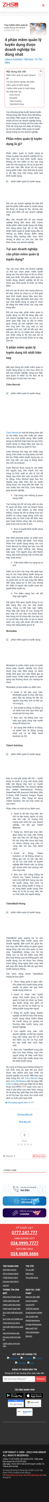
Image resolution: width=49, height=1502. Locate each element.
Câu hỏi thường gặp (11, 1333)
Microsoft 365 (31, 1328)
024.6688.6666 (25, 1253)
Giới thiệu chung (9, 1270)
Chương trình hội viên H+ (12, 1338)
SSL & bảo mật (32, 1316)
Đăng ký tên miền (33, 1297)
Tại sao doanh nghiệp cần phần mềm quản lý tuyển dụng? (20, 83)
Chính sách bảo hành (12, 1305)
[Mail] (24, 1201)
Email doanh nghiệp (34, 1313)
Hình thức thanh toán (12, 1297)
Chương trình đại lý (11, 1281)
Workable (13, 98)
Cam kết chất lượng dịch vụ (13, 1328)
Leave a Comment (13, 59)
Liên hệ (6, 1285)
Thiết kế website (32, 1309)
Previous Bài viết (24, 1114)
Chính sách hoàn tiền (11, 1309)
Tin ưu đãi (30, 1270)
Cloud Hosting (32, 1301)
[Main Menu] (43, 5)
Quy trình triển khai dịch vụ (13, 1314)
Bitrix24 (29, 1336)
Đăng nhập (40, 1156)
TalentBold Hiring (16, 104)
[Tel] (24, 1189)
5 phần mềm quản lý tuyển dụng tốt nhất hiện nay (20, 90)
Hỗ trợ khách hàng (10, 1274)
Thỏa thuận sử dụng (11, 1323)
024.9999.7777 (25, 1243)
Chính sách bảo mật (11, 1301)
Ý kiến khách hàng (10, 1278)
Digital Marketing (33, 1320)
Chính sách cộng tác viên (11, 1344)
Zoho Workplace (32, 1332)
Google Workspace (33, 1324)
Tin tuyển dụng (32, 1278)
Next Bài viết (24, 1122)
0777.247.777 (24, 1232)
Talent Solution (15, 101)
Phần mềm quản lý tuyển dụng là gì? (21, 77)
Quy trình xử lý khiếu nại (13, 1319)
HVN (35, 1452)
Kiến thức (28, 59)
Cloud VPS (30, 1305)
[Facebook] (24, 1213)
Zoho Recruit (14, 95)
